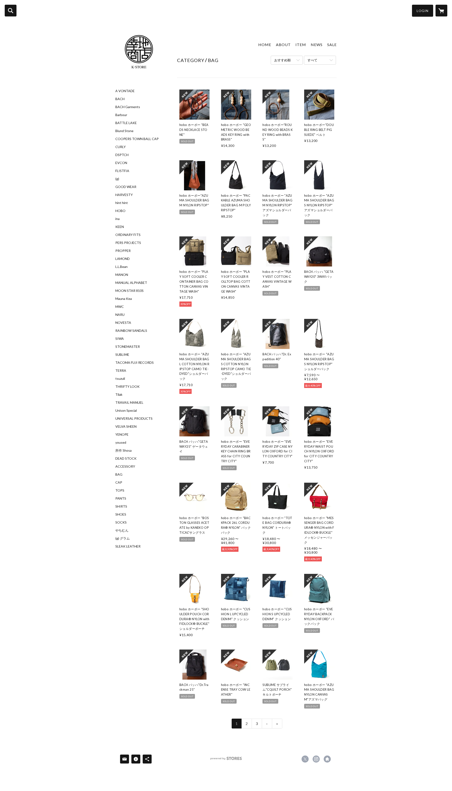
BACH (120, 99)
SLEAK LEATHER (128, 546)
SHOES (120, 514)
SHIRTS (121, 506)
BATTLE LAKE (126, 123)
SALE (332, 44)
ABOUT (283, 44)
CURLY (120, 147)
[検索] (10, 10)
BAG (118, 474)
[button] (422, 11)
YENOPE (122, 434)
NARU (120, 314)
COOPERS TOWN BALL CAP (137, 139)
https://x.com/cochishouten (305, 759)
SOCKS (121, 522)
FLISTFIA (122, 170)
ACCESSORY (125, 466)
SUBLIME (122, 354)
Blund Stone (124, 131)
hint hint (121, 202)
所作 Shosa (123, 450)
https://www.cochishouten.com (327, 759)
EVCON (121, 162)
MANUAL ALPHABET (131, 282)
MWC (119, 306)
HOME (264, 44)
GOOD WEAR (125, 186)
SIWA (119, 338)
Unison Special (126, 410)
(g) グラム (122, 538)
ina (117, 218)
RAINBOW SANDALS (131, 330)
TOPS (119, 490)
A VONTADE (125, 91)
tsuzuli (120, 378)
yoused (120, 442)
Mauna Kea (123, 298)
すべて (312, 60)
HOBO (120, 210)
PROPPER (123, 250)
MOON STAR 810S (129, 290)
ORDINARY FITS (128, 234)
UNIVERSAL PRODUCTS (134, 418)
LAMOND (122, 258)
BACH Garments (127, 107)
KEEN (119, 226)
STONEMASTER (127, 346)
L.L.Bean (121, 266)
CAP (118, 482)
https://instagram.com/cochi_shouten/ (316, 759)
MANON (121, 274)
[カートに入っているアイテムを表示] (441, 10)
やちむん (122, 530)
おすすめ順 (282, 60)
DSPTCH (122, 155)
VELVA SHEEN (126, 426)
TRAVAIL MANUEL (129, 402)
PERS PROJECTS (128, 242)
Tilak (118, 394)
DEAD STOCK (126, 458)
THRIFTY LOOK (127, 386)
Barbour (121, 115)
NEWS (317, 44)
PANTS (120, 498)
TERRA (120, 370)
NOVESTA (123, 322)
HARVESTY (124, 194)
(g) (117, 178)
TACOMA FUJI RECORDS (134, 362)
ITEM (300, 44)
